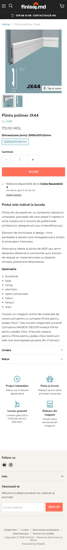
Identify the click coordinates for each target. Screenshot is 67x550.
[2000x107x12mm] (16, 145)
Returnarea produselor (46, 529)
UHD (9, 121)
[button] (8, 101)
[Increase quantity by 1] (33, 159)
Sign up (54, 507)
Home (6, 24)
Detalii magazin (13, 195)
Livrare (25, 529)
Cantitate (7, 152)
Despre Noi (10, 529)
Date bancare (21, 533)
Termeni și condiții (43, 533)
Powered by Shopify (33, 543)
